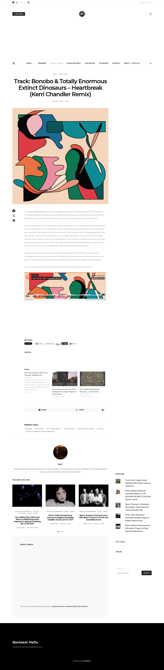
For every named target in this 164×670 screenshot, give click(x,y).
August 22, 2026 (32, 527)
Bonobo (29, 429)
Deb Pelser (21, 527)
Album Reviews (74, 63)
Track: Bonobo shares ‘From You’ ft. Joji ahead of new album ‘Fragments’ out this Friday (64, 391)
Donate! (116, 63)
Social (119, 552)
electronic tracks (54, 429)
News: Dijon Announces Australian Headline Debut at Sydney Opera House (137, 518)
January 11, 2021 (57, 101)
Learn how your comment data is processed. (70, 606)
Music (55, 74)
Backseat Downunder (23, 511)
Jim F (67, 101)
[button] (151, 63)
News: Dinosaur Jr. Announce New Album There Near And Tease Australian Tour (137, 507)
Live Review (90, 63)
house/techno (70, 429)
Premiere (42, 63)
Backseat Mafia (25, 642)
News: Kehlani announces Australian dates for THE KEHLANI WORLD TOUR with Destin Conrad (137, 95)
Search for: (120, 569)
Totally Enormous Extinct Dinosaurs (40, 431)
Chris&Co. (87, 661)
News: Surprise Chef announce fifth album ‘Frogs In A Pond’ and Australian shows (83, 95)
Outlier (101, 429)
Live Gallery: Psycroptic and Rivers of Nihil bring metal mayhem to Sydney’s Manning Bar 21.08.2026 (29, 96)
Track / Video (56, 63)
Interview (103, 63)
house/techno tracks (86, 429)
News (29, 63)
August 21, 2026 (65, 523)
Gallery (36, 511)
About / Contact (146, 2)
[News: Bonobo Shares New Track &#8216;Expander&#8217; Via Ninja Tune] (38, 382)
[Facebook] (13, 2)
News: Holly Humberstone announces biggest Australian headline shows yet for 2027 (56, 95)
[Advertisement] (82, 41)
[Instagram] (28, 2)
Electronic (40, 429)
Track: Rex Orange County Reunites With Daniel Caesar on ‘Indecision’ (138, 483)
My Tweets (120, 541)
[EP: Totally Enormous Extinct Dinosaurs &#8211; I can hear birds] (92, 379)
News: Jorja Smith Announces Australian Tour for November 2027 (110, 94)
